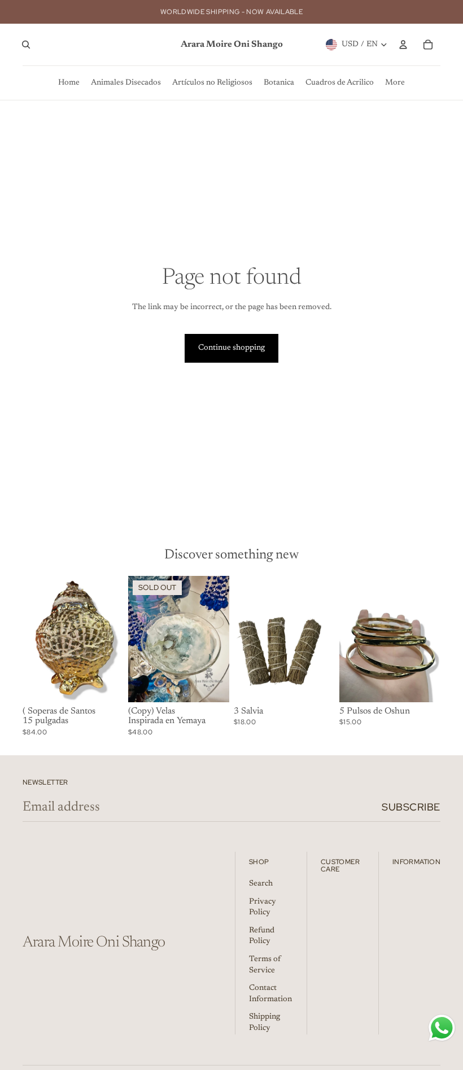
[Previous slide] (31, 639)
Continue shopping (231, 348)
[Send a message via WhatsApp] (441, 1027)
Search (261, 884)
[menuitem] (69, 83)
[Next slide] (115, 639)
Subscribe (411, 806)
